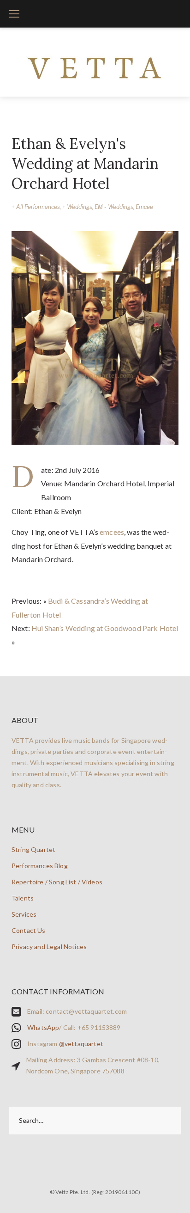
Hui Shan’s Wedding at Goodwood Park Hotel (104, 628)
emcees (112, 531)
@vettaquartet (81, 1044)
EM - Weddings (114, 206)
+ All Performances (36, 206)
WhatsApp (43, 1027)
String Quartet (33, 849)
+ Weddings (77, 206)
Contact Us (29, 930)
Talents (23, 898)
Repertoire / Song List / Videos (57, 882)
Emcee (144, 206)
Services (24, 914)
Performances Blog (40, 866)
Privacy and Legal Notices (49, 946)
